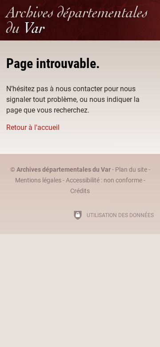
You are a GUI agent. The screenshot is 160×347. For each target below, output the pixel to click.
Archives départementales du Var (63, 170)
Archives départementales (77, 20)
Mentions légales (38, 180)
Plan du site (131, 170)
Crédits (80, 191)
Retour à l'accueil (33, 127)
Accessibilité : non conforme (104, 180)
